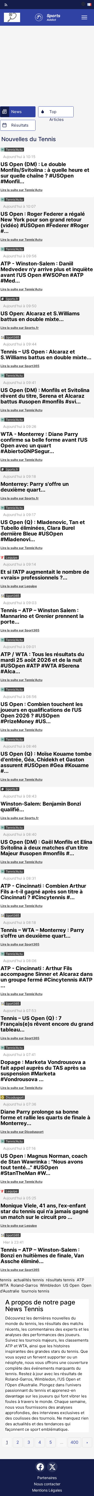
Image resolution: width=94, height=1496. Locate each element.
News (16, 111)
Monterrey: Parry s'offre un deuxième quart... (35, 487)
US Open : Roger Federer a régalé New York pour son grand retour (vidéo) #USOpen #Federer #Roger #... (45, 222)
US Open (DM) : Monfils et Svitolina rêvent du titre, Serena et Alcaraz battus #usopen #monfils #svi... (45, 396)
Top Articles (56, 113)
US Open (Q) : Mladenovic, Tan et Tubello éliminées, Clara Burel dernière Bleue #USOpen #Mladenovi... (43, 531)
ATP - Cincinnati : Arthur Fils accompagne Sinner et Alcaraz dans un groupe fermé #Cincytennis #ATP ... (47, 977)
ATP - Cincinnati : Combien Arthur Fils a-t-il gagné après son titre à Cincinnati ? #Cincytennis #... (43, 891)
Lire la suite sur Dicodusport (22, 1132)
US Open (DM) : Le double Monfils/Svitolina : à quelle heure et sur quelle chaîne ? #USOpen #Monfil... (45, 173)
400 (74, 1442)
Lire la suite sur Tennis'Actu (21, 190)
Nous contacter (47, 1484)
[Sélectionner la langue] (86, 4)
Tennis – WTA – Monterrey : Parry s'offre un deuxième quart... (42, 933)
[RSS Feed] (6, 5)
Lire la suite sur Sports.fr (20, 328)
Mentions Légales (47, 1490)
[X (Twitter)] (52, 1467)
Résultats (19, 125)
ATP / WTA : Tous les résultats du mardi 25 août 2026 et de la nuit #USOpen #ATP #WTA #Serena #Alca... (42, 663)
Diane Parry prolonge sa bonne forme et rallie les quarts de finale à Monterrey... (45, 1117)
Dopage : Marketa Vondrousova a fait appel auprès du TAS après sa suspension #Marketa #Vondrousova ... (43, 1070)
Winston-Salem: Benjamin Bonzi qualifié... (41, 807)
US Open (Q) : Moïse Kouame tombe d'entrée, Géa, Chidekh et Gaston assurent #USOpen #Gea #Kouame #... (46, 762)
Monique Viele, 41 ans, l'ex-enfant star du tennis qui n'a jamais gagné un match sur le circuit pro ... (45, 1211)
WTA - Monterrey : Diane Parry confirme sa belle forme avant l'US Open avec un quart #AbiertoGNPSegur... (44, 442)
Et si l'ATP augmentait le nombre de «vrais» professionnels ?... (45, 575)
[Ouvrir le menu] (84, 17)
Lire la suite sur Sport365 (20, 366)
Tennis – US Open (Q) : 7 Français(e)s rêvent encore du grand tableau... (47, 1024)
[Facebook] (40, 1467)
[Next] (87, 1442)
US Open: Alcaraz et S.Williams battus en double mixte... (40, 316)
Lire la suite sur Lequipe (19, 586)
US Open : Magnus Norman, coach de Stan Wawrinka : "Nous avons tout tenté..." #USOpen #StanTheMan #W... (44, 1164)
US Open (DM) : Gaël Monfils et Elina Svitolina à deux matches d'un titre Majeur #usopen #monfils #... (46, 848)
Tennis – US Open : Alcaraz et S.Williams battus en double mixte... (46, 355)
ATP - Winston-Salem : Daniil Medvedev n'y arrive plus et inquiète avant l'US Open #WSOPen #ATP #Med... (47, 272)
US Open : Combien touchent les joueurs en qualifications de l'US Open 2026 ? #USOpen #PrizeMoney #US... (42, 712)
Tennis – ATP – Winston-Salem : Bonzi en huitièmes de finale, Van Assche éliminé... (42, 1255)
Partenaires (47, 1477)
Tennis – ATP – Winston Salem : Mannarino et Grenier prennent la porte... (42, 616)
